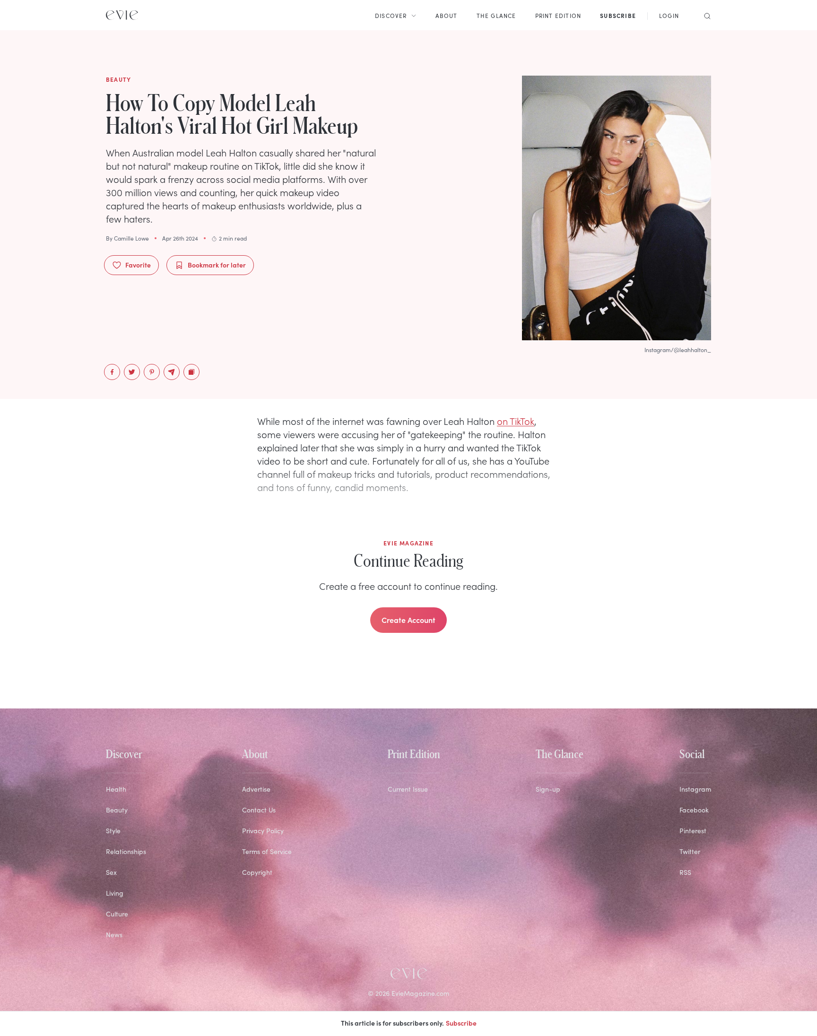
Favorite (138, 264)
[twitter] (132, 372)
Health (116, 789)
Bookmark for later (217, 264)
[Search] (704, 15)
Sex (111, 872)
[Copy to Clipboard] (191, 372)
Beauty (117, 809)
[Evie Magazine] (122, 15)
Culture (117, 913)
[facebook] (112, 372)
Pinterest (692, 830)
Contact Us (259, 809)
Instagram (695, 789)
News (114, 934)
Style (113, 830)
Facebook (694, 809)
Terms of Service (267, 851)
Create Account (408, 619)
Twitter (689, 851)
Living (114, 893)
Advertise (256, 789)
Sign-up (548, 789)
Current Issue (408, 789)
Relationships (126, 851)
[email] (172, 372)
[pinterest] (152, 372)
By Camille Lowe (127, 238)
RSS (685, 872)
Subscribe (461, 1022)
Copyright (257, 872)
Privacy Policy (263, 830)
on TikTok (515, 420)
